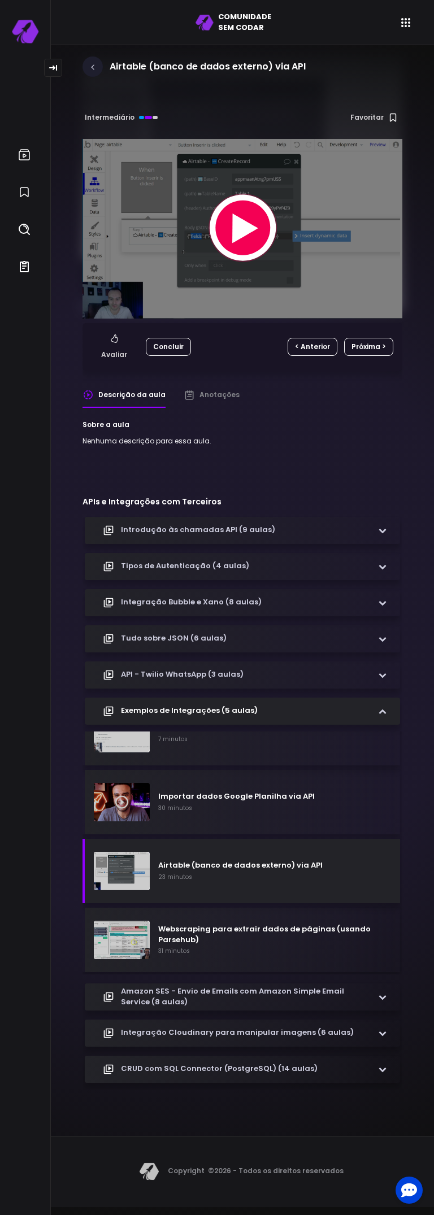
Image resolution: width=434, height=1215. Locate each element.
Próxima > (368, 346)
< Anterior (312, 346)
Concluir (168, 346)
